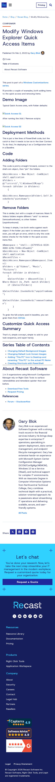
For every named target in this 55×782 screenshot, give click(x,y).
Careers (10, 689)
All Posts (23, 513)
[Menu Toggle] (10, 5)
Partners (10, 704)
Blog (12, 17)
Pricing (9, 643)
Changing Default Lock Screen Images (27, 354)
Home (5, 17)
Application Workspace (18, 666)
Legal (8, 764)
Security (10, 684)
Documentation (14, 639)
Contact (10, 694)
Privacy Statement (23, 764)
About (9, 680)
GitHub (21, 318)
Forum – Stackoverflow (19, 401)
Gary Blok (35, 53)
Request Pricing (16, 391)
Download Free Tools (18, 388)
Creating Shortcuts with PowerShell (25, 363)
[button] (12, 531)
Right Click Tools (15, 661)
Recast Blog (23, 17)
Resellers (10, 709)
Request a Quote (27, 582)
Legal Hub (11, 699)
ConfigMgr (9, 23)
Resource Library (15, 634)
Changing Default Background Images (27, 351)
